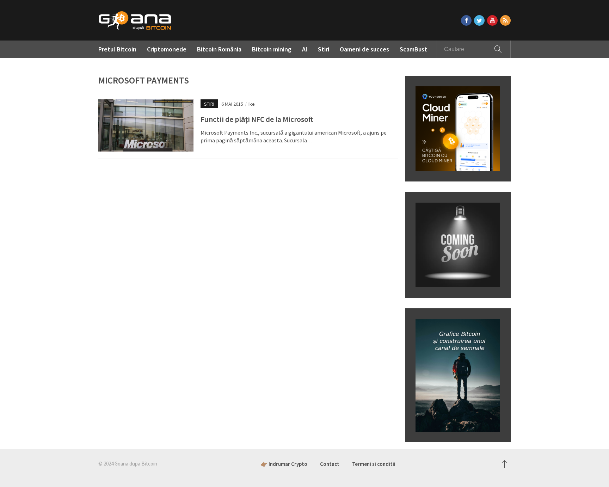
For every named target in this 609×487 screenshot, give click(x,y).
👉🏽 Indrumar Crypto (284, 464)
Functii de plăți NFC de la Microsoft (257, 119)
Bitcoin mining (271, 49)
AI (304, 49)
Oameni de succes (364, 49)
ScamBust (413, 49)
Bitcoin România (219, 49)
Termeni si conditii (373, 464)
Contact (329, 464)
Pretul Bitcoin (117, 49)
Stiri (323, 49)
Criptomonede (166, 49)
